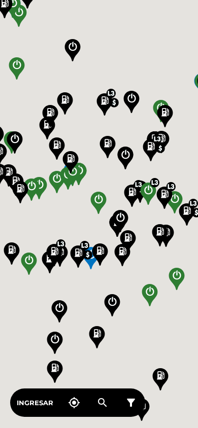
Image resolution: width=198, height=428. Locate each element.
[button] (108, 147)
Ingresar (35, 403)
